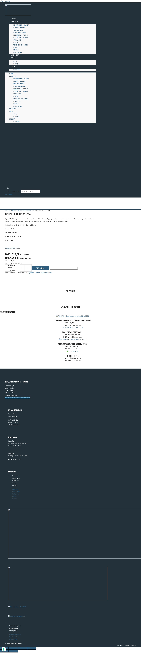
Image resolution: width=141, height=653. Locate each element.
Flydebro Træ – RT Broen (20, 35)
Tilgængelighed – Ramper (20, 45)
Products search (15, 191)
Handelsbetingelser (15, 626)
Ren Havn (15, 50)
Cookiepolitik (13, 630)
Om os (13, 57)
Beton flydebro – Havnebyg (21, 25)
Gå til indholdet (5, 1)
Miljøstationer (17, 52)
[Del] (22, 648)
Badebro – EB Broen (19, 27)
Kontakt (13, 66)
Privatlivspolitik (13, 628)
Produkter (14, 21)
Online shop (15, 55)
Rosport (15, 42)
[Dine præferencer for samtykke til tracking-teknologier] (4, 649)
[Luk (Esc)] (31, 648)
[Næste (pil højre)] (13, 651)
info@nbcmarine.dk (11, 395)
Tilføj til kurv (40, 268)
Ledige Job (16, 64)
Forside (13, 19)
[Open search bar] (8, 188)
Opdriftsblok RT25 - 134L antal (12, 268)
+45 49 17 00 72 (10, 393)
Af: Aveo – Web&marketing (126, 645)
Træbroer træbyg (18, 30)
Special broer (17, 40)
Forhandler (16, 70)
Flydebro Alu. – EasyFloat (20, 37)
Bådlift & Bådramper (19, 32)
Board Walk (16, 47)
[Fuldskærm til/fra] (13, 648)
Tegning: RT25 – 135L (12, 248)
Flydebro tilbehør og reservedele (22, 211)
